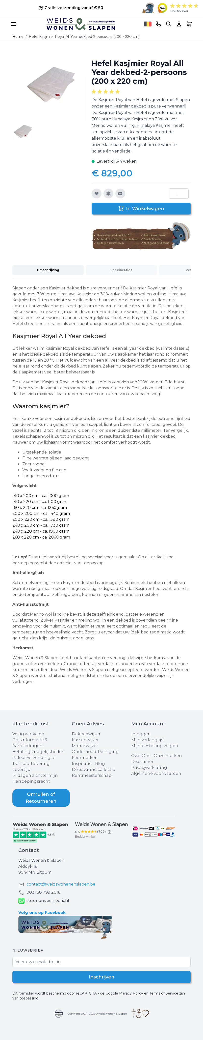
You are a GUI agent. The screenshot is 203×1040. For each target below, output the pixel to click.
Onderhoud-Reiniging (95, 751)
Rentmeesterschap (92, 775)
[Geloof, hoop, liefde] (140, 1013)
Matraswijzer (85, 745)
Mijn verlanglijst (148, 739)
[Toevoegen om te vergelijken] (108, 193)
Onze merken (168, 755)
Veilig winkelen (28, 734)
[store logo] (81, 24)
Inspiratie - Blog (88, 763)
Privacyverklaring (149, 767)
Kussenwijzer (85, 739)
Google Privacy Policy (124, 993)
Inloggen (141, 734)
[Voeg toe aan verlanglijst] (97, 193)
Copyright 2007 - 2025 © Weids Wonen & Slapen (97, 1013)
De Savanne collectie (93, 769)
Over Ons (140, 755)
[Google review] (101, 830)
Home (18, 36)
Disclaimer (142, 761)
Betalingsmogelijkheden (38, 751)
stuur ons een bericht (48, 900)
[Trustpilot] (42, 832)
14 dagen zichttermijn (35, 775)
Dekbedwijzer (86, 734)
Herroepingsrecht (31, 781)
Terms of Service (164, 993)
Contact (28, 850)
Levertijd (21, 769)
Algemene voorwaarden (156, 773)
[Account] (179, 24)
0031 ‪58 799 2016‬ (43, 892)
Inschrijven (101, 977)
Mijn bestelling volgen (154, 745)
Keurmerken (85, 757)
